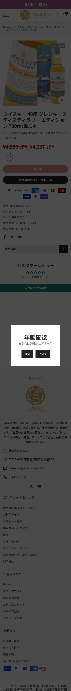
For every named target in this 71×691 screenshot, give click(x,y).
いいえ (42, 354)
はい (27, 354)
